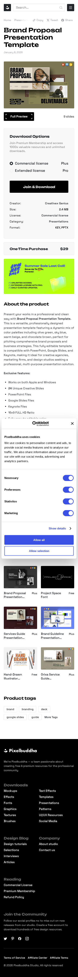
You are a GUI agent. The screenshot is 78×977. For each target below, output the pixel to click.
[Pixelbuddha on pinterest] (12, 938)
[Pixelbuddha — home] (7, 7)
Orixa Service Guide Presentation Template (50, 677)
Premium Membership (19, 891)
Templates (46, 796)
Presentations (23, 20)
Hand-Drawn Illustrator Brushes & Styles (16, 677)
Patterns (45, 809)
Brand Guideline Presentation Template (52, 636)
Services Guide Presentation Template (14, 636)
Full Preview (19, 116)
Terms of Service (14, 957)
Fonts (8, 802)
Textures (10, 815)
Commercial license (54, 215)
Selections (11, 850)
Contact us (47, 850)
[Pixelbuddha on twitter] (5, 938)
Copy (40, 20)
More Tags (51, 717)
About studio (48, 844)
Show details (57, 528)
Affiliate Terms (59, 957)
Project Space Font (51, 595)
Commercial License (18, 885)
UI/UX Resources (51, 815)
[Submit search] (60, 7)
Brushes (10, 821)
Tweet (54, 20)
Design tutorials (15, 844)
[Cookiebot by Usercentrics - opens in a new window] (35, 423)
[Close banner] (72, 423)
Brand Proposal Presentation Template (15, 595)
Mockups (10, 790)
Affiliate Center (37, 957)
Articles (9, 862)
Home (7, 20)
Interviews (11, 856)
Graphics (10, 809)
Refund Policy (14, 897)
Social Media (48, 821)
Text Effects (47, 790)
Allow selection (39, 551)
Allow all (39, 539)
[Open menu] (70, 7)
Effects (9, 796)
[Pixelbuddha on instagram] (27, 938)
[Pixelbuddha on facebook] (20, 938)
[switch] (68, 490)
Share (69, 20)
